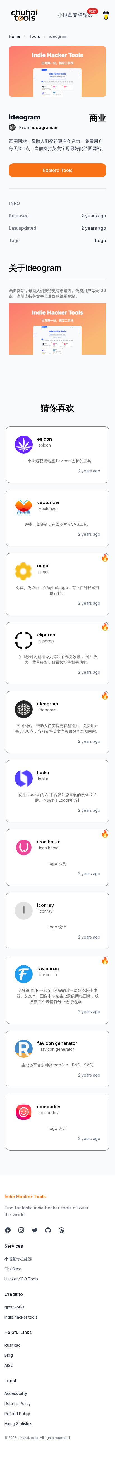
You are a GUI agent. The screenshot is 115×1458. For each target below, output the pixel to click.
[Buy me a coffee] (106, 15)
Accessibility (15, 1393)
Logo (100, 240)
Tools (34, 36)
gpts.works (14, 1307)
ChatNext (12, 1268)
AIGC (8, 1365)
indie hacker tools (20, 1317)
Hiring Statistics (18, 1423)
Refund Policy (17, 1413)
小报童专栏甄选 (18, 1258)
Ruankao (12, 1345)
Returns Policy (17, 1403)
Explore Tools (57, 170)
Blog (8, 1355)
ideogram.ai (44, 127)
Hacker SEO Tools (21, 1279)
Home (14, 36)
